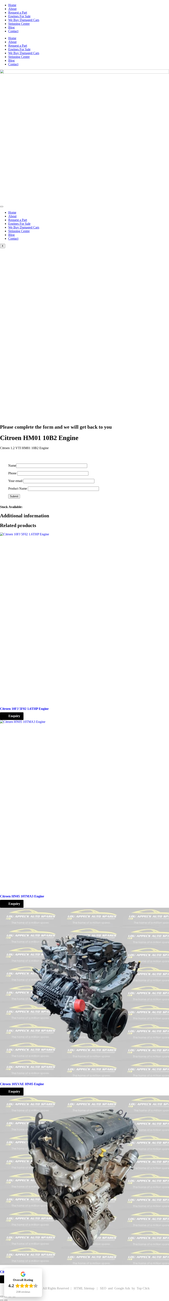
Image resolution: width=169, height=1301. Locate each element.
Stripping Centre (19, 23)
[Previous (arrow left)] (1, 1300)
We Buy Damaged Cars (23, 20)
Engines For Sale (19, 16)
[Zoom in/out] (1, 1296)
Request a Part (17, 12)
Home (12, 5)
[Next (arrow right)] (5, 1300)
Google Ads (122, 1288)
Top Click (143, 1288)
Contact (13, 31)
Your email (15, 481)
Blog (11, 27)
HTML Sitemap (84, 1288)
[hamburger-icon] (1, 206)
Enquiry (14, 716)
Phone (12, 473)
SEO (103, 1288)
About (12, 9)
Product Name (18, 488)
